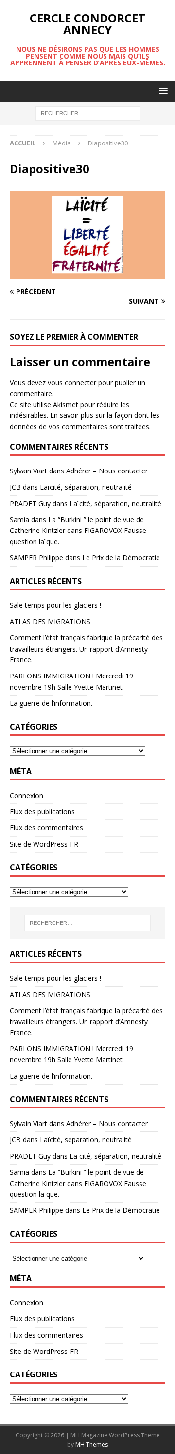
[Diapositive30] (87, 273)
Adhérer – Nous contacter (107, 470)
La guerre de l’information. (51, 703)
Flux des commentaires (46, 827)
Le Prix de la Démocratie (121, 557)
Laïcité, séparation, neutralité (86, 486)
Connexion (26, 795)
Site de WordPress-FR (44, 844)
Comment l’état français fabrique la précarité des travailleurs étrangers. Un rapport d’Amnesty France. (86, 648)
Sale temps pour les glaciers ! (55, 605)
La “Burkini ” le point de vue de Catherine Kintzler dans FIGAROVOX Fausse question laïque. (78, 530)
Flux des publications (42, 811)
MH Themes (91, 1444)
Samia (19, 519)
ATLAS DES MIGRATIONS (50, 621)
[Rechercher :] (87, 113)
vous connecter (72, 382)
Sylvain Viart (28, 470)
